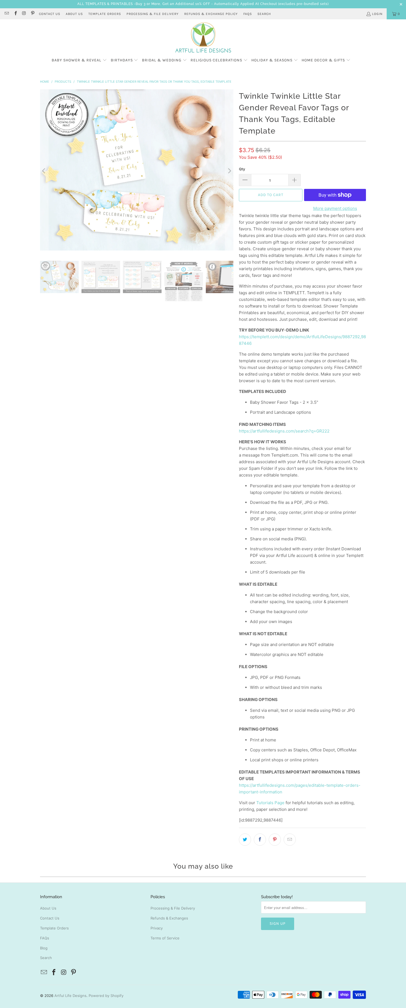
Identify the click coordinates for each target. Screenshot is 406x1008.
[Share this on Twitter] (245, 840)
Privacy (157, 928)
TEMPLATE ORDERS (104, 14)
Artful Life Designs (70, 995)
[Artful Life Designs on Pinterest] (32, 14)
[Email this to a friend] (290, 840)
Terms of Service (165, 938)
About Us (48, 908)
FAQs (247, 14)
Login (377, 14)
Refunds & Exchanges (169, 918)
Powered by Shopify (106, 995)
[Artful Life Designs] (203, 38)
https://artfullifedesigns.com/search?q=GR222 (284, 431)
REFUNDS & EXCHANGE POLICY (211, 14)
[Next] (229, 170)
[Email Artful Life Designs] (6, 14)
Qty (242, 169)
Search (264, 14)
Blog (44, 948)
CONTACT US (49, 14)
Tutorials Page (270, 802)
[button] (79, 60)
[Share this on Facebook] (260, 840)
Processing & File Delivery (173, 908)
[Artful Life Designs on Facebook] (15, 14)
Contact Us (49, 918)
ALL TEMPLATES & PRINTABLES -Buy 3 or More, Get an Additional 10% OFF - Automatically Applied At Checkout (177, 4)
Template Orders (54, 928)
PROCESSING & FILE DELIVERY (152, 14)
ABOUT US (74, 14)
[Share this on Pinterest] (275, 840)
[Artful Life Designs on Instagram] (24, 14)
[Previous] (44, 170)
